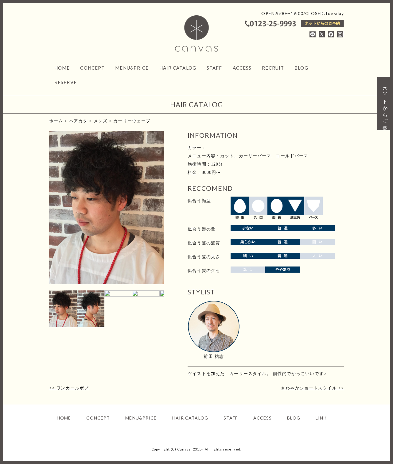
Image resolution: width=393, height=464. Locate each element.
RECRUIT (273, 68)
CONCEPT (92, 68)
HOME (62, 68)
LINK (321, 417)
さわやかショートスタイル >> (312, 388)
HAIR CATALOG (177, 68)
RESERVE (65, 82)
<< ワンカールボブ (69, 388)
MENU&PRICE (132, 68)
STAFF (214, 68)
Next (173, 214)
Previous (40, 214)
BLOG (301, 68)
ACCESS (242, 68)
